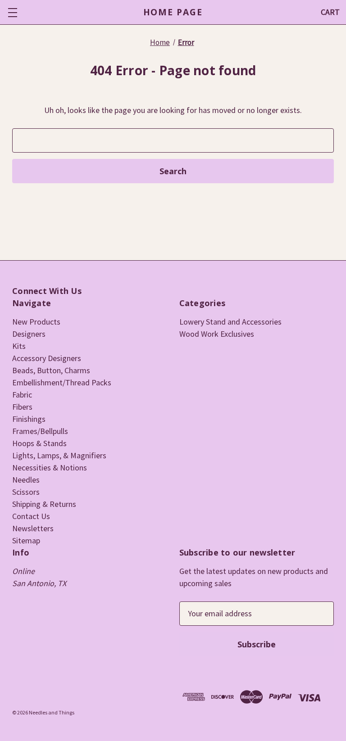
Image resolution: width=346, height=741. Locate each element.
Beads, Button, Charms (51, 370)
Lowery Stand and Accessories (230, 321)
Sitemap (26, 540)
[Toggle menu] (12, 12)
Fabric (22, 394)
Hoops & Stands (39, 443)
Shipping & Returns (44, 504)
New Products (36, 321)
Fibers (22, 407)
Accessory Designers (46, 358)
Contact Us (31, 516)
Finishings (29, 419)
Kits (19, 346)
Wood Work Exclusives (216, 334)
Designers (29, 334)
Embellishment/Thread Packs (61, 382)
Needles (26, 479)
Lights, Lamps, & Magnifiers (59, 455)
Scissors (26, 492)
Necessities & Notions (49, 467)
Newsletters (33, 528)
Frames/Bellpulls (40, 431)
